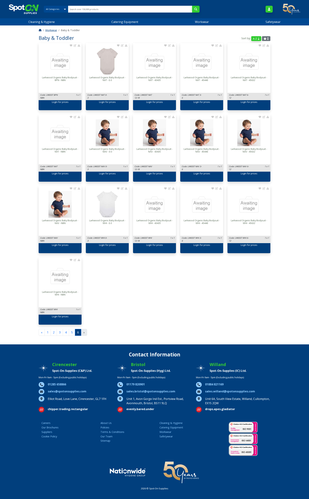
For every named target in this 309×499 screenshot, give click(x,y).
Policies (104, 427)
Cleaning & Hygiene (41, 22)
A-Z (255, 38)
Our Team (106, 436)
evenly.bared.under (140, 409)
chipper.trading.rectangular (68, 409)
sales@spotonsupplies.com (67, 391)
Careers (45, 423)
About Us (106, 423)
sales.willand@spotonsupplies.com (230, 391)
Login (55, 102)
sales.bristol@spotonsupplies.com (150, 391)
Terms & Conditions (112, 432)
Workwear (202, 22)
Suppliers (46, 432)
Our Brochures (49, 427)
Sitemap (105, 440)
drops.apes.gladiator (220, 409)
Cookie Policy (49, 436)
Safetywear (273, 22)
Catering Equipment (124, 22)
